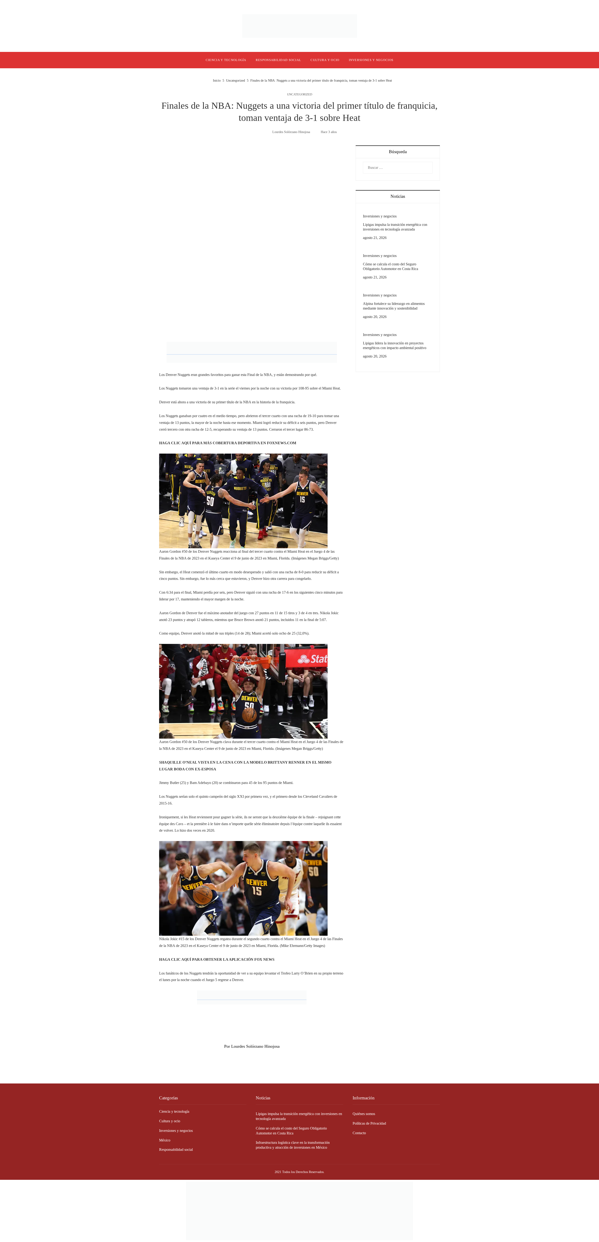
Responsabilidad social (176, 1150)
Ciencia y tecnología (174, 1111)
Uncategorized (299, 94)
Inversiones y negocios (380, 216)
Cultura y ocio (169, 1121)
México (164, 1140)
